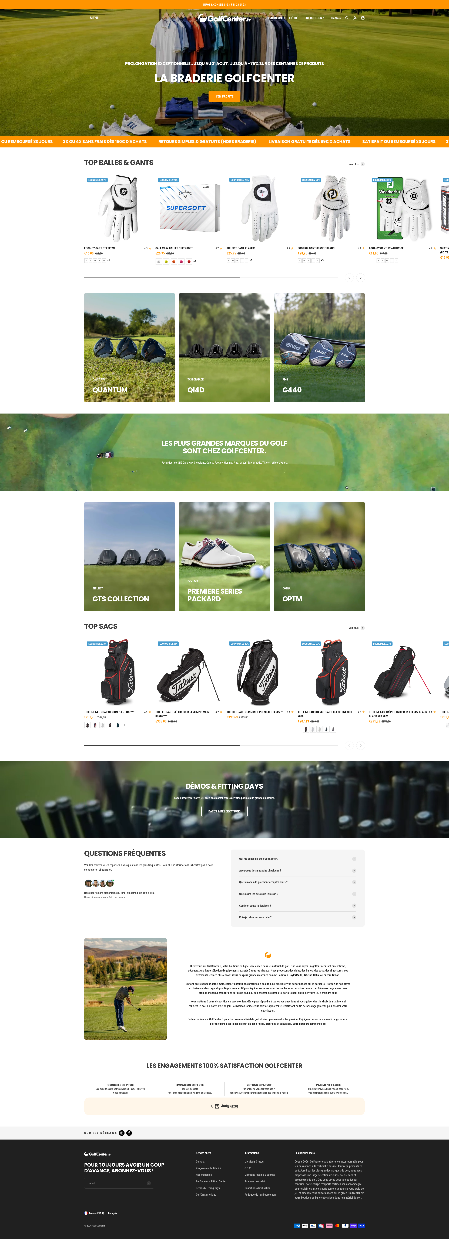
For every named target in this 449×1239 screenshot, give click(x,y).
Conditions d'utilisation (257, 1188)
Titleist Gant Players (241, 248)
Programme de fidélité (283, 18)
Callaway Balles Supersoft (174, 248)
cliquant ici (105, 869)
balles (343, 1175)
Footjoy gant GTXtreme (99, 248)
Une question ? (314, 18)
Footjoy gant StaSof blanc (316, 248)
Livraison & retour (254, 1161)
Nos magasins (204, 1174)
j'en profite (224, 96)
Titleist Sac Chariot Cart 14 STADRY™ (109, 712)
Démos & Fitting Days (208, 1188)
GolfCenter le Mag (206, 1194)
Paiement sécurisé (254, 1181)
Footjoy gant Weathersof (386, 248)
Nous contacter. (120, 1092)
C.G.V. (247, 1168)
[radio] (86, 260)
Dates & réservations (224, 811)
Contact (200, 1161)
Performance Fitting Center (211, 1181)
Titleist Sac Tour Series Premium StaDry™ (255, 712)
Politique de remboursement (260, 1194)
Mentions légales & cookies (259, 1174)
